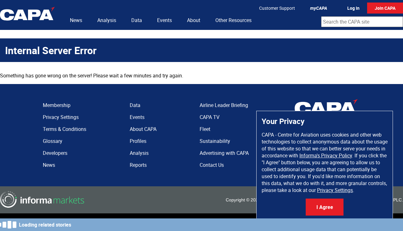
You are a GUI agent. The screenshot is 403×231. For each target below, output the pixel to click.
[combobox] (362, 21)
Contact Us (212, 164)
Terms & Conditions (64, 129)
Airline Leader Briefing (224, 105)
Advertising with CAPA (224, 152)
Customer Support (277, 8)
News (76, 20)
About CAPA (143, 129)
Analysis (106, 20)
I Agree (324, 207)
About (193, 20)
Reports (138, 164)
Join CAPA (385, 8)
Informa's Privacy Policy (325, 155)
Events (164, 20)
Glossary (52, 141)
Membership (57, 105)
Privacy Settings (335, 190)
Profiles (138, 141)
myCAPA (318, 8)
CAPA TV (209, 117)
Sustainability (215, 141)
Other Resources (233, 20)
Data (136, 20)
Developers (55, 152)
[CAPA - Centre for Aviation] (27, 15)
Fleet (205, 129)
